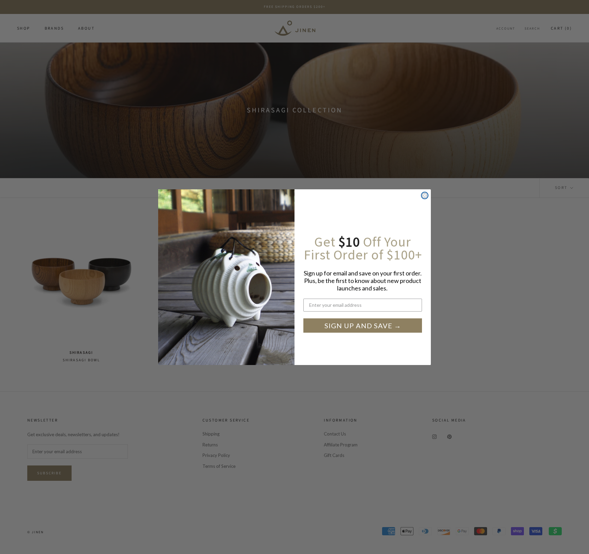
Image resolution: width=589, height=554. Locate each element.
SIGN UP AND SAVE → (362, 325)
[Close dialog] (424, 195)
